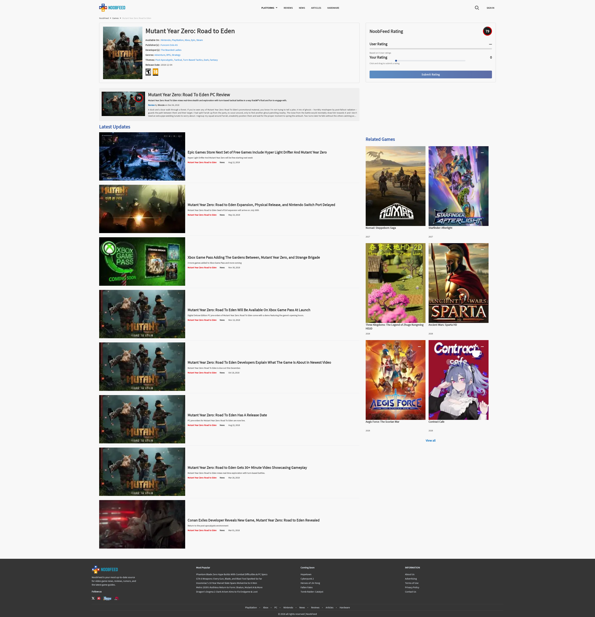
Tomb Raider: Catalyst (312, 591)
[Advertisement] (431, 109)
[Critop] (117, 598)
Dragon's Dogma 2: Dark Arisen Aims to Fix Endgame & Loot (227, 591)
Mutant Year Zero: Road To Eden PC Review (189, 94)
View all (431, 440)
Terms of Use (412, 582)
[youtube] (99, 598)
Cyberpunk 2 (307, 578)
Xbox (187, 40)
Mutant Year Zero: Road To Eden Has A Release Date (227, 415)
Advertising (411, 578)
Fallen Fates (307, 587)
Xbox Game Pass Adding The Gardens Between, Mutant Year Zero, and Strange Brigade (254, 257)
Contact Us (410, 591)
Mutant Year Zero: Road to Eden (202, 162)
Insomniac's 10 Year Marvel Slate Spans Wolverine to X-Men (226, 582)
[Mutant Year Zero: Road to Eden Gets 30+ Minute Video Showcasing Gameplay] (142, 495)
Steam (199, 40)
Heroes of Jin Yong (310, 582)
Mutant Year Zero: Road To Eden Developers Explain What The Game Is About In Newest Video (259, 362)
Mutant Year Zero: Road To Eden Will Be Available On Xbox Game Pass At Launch (249, 309)
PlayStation (178, 40)
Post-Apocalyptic (164, 59)
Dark (206, 59)
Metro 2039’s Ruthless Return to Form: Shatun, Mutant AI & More (229, 587)
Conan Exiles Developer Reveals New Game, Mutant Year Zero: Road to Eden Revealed (254, 520)
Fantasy (214, 59)
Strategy (176, 54)
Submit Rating (431, 74)
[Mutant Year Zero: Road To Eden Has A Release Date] (142, 442)
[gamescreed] (107, 598)
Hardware (333, 7)
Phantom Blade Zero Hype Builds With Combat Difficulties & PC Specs (231, 574)
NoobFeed (104, 18)
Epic (193, 40)
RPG (168, 54)
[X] (93, 598)
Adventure (159, 54)
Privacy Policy (412, 587)
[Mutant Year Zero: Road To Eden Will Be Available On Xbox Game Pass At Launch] (142, 337)
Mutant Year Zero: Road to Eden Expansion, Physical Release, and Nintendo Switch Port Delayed (261, 204)
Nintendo (166, 40)
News (302, 7)
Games (115, 18)
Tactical (178, 59)
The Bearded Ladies (171, 49)
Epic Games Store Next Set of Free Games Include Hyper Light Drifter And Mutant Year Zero (257, 152)
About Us (409, 574)
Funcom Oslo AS (169, 44)
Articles (316, 7)
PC (275, 607)
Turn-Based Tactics (193, 59)
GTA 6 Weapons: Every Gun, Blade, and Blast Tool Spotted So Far (229, 578)
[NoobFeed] (112, 8)
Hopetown (306, 574)
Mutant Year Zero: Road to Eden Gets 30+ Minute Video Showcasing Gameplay (247, 467)
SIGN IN (490, 7)
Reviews (288, 7)
